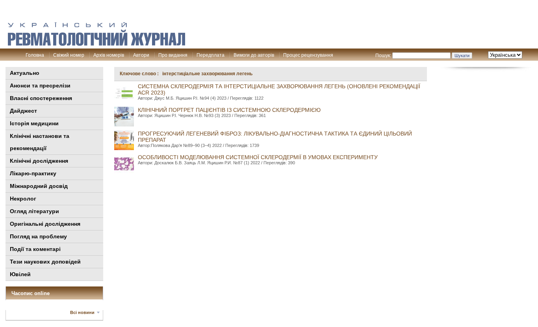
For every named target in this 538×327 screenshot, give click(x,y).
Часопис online (30, 293)
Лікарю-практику (33, 173)
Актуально (24, 73)
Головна (35, 55)
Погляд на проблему (38, 236)
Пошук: (383, 55)
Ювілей (20, 274)
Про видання (172, 55)
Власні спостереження (41, 98)
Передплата (210, 55)
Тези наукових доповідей (45, 261)
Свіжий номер (68, 55)
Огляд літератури (34, 211)
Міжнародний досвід (39, 186)
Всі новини (82, 312)
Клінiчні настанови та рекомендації (39, 142)
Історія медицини (34, 123)
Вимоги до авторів (254, 55)
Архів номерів (108, 55)
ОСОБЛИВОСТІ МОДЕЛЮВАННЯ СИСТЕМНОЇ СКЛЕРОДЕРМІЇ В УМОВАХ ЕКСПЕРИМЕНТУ (258, 157)
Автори (141, 55)
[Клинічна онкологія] (96, 44)
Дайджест (23, 111)
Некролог (23, 198)
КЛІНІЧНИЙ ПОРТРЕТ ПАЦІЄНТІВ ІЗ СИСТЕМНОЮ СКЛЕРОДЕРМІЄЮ (229, 110)
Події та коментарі (35, 249)
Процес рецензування (308, 55)
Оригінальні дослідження (45, 224)
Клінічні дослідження (39, 161)
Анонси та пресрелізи (40, 85)
